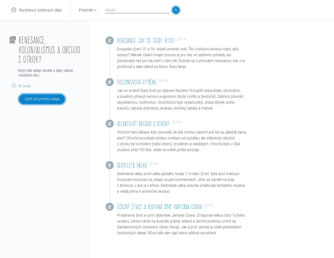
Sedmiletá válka (132, 165)
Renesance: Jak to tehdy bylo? (146, 40)
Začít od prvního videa (42, 99)
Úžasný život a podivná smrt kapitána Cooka (159, 206)
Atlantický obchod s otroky (143, 123)
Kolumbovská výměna (136, 82)
